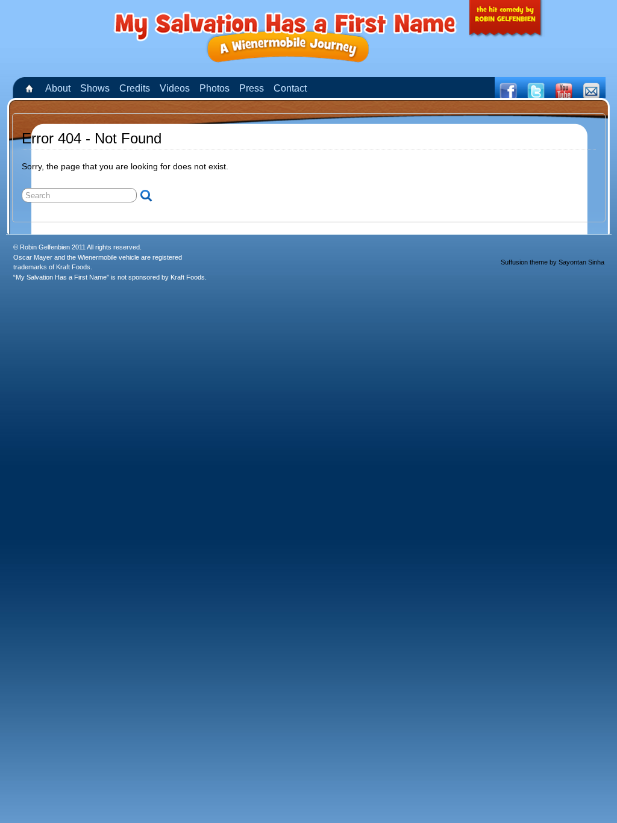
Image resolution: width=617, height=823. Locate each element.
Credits (134, 88)
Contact (290, 88)
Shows (95, 88)
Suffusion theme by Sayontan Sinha (552, 262)
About (57, 88)
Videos (175, 88)
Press (251, 88)
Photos (214, 88)
